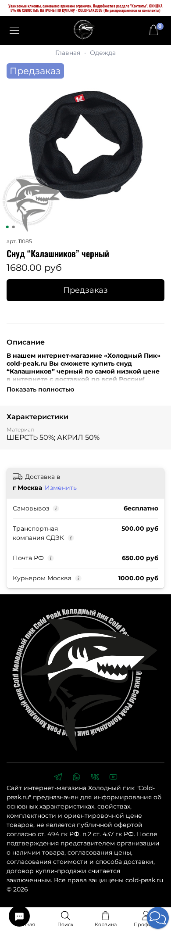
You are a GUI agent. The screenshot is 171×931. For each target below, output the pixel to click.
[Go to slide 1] (7, 227)
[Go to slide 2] (13, 227)
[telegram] (58, 778)
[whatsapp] (76, 778)
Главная (67, 53)
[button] (158, 918)
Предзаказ (85, 290)
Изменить (61, 488)
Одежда (103, 53)
